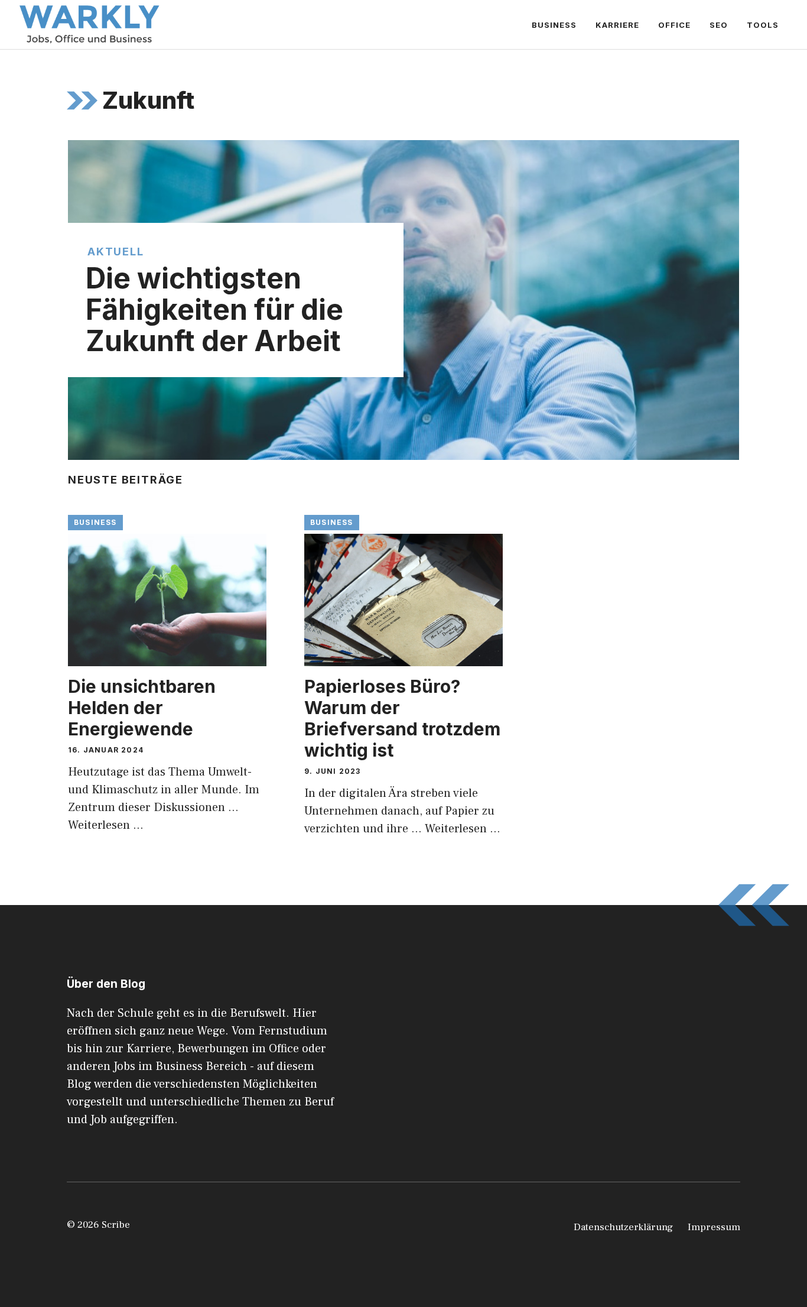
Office (674, 25)
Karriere (617, 25)
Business (554, 25)
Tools (763, 25)
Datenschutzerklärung (623, 1227)
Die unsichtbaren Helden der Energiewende (142, 708)
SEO (719, 25)
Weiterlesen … (106, 825)
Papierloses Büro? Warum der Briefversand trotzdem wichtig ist (402, 718)
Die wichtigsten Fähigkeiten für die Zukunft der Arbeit (214, 309)
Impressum (714, 1227)
